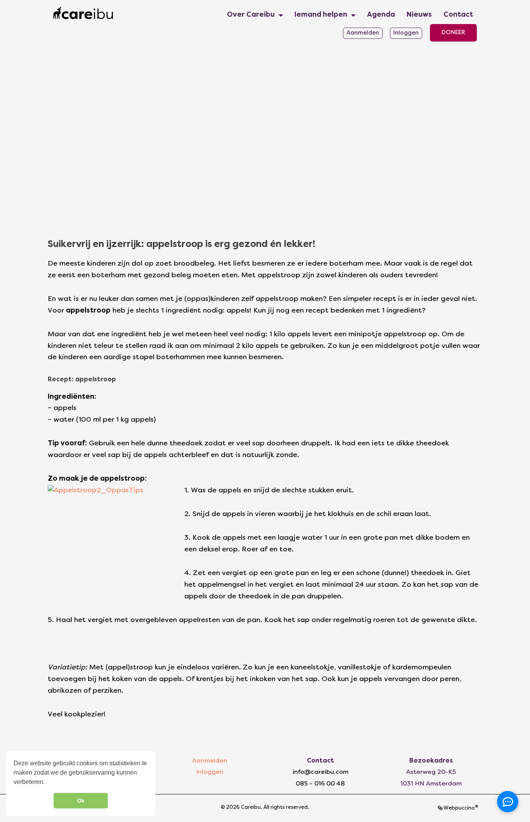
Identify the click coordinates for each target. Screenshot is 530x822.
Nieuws (419, 15)
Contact (458, 15)
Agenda (381, 15)
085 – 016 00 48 (320, 784)
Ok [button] (81, 801)
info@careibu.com (320, 772)
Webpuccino (460, 808)
